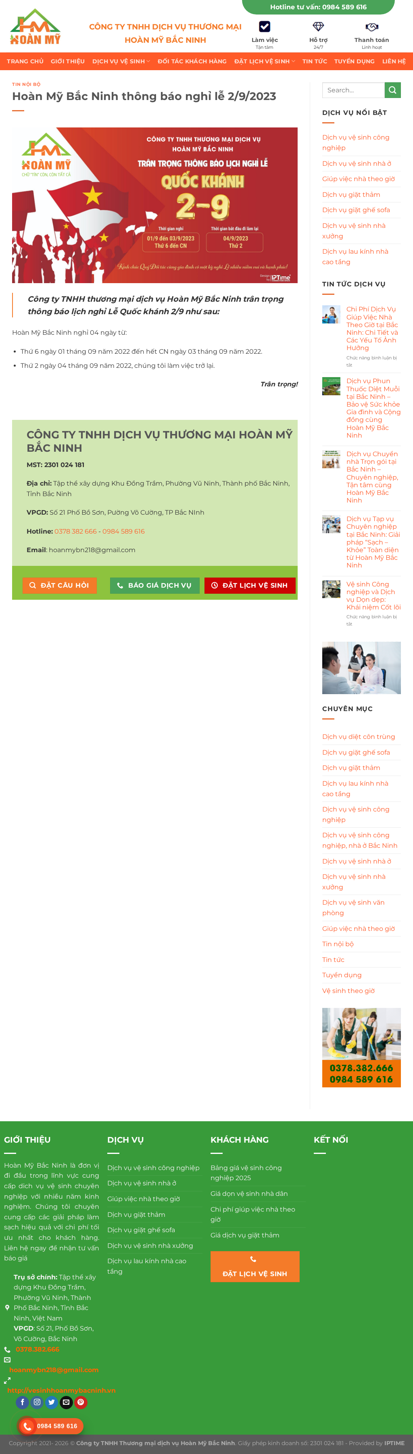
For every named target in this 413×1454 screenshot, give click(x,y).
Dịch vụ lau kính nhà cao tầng (355, 257)
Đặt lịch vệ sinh (262, 61)
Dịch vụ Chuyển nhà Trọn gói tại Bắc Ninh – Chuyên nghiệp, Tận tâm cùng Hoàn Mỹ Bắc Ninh (372, 477)
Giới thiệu (68, 61)
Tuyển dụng (354, 61)
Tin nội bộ (26, 84)
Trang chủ (25, 61)
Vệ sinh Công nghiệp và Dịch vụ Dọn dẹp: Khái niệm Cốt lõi (373, 595)
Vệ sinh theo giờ (348, 991)
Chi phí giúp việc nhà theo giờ (253, 1215)
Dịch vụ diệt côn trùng (358, 737)
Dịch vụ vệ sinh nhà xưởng (354, 231)
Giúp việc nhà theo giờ (358, 179)
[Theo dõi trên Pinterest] (81, 1403)
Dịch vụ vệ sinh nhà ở (356, 163)
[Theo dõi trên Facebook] (22, 1403)
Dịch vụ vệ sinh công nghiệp (356, 143)
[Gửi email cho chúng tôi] (66, 1403)
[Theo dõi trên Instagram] (37, 1403)
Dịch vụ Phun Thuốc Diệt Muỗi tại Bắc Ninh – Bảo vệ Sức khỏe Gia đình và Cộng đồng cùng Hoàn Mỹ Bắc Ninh (373, 408)
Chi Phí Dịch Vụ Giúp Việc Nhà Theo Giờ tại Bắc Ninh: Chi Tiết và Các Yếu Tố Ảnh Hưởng (372, 328)
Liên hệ (394, 61)
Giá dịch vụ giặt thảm (245, 1235)
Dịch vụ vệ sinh (118, 61)
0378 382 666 (75, 531)
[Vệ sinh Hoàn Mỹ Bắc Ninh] (35, 26)
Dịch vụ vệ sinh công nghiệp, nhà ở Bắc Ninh (360, 840)
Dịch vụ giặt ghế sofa (356, 210)
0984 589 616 (344, 7)
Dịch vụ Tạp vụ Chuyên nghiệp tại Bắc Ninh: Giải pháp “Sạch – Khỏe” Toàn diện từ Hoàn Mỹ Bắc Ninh (373, 542)
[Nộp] (393, 90)
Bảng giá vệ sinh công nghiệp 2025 (246, 1173)
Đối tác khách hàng (192, 61)
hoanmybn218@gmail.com (54, 1370)
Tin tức (314, 61)
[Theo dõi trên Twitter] (51, 1403)
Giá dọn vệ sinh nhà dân (249, 1193)
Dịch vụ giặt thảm (351, 194)
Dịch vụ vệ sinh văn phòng (353, 908)
